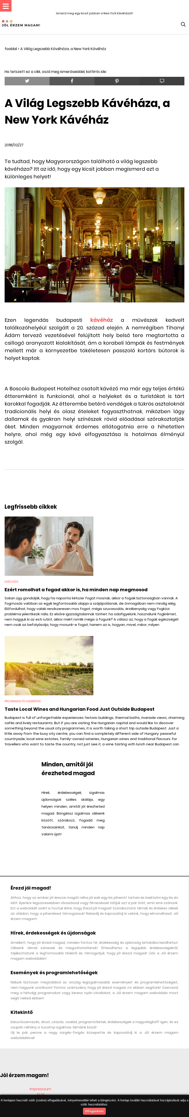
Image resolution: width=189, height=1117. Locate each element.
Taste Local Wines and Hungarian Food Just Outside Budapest (79, 709)
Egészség (11, 582)
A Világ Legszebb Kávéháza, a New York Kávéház (63, 48)
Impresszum (40, 1089)
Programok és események (23, 701)
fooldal (11, 48)
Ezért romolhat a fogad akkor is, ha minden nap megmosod (76, 589)
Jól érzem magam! (24, 1075)
